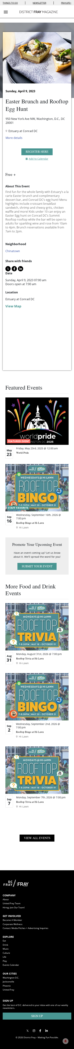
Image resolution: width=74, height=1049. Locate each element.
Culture (6, 952)
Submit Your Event (37, 566)
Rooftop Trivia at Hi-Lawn (30, 658)
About (6, 899)
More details (14, 138)
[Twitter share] (8, 268)
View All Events (37, 838)
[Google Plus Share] (33, 1030)
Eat (4, 940)
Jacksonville (8, 981)
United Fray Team (11, 903)
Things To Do (10, 2)
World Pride (22, 452)
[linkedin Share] (20, 268)
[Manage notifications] (65, 1041)
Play (5, 961)
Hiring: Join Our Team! (14, 907)
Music (6, 948)
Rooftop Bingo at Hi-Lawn (30, 522)
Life (4, 956)
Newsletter (39, 2)
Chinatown (12, 251)
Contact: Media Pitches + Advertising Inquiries (25, 928)
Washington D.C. (11, 977)
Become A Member (12, 920)
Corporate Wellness (12, 924)
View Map (13, 306)
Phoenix (7, 985)
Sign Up (37, 1016)
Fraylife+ (66, 2)
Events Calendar (11, 964)
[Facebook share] (14, 268)
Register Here (37, 151)
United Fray (8, 989)
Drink (5, 944)
